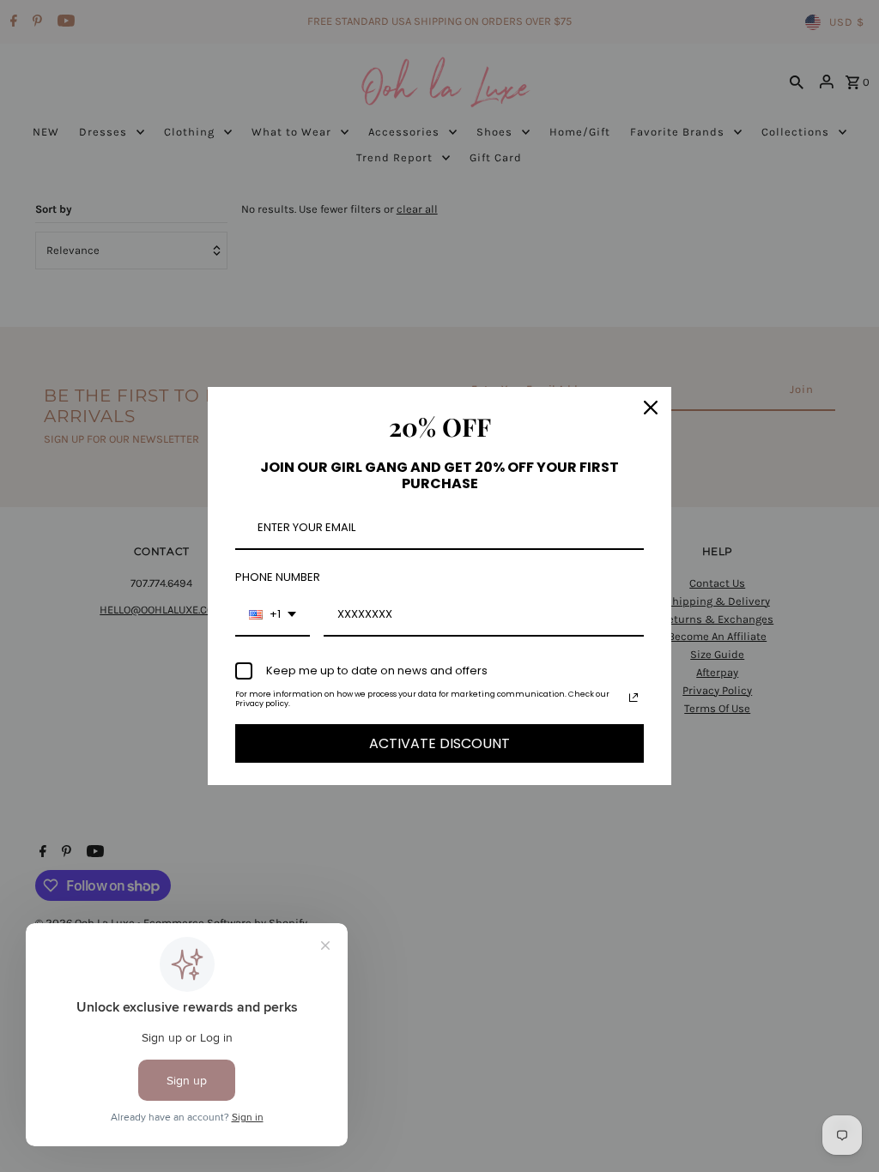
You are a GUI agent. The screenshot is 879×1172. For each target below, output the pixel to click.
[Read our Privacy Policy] (633, 697)
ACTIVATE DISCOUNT (439, 743)
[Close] (650, 407)
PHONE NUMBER (277, 577)
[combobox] (272, 615)
